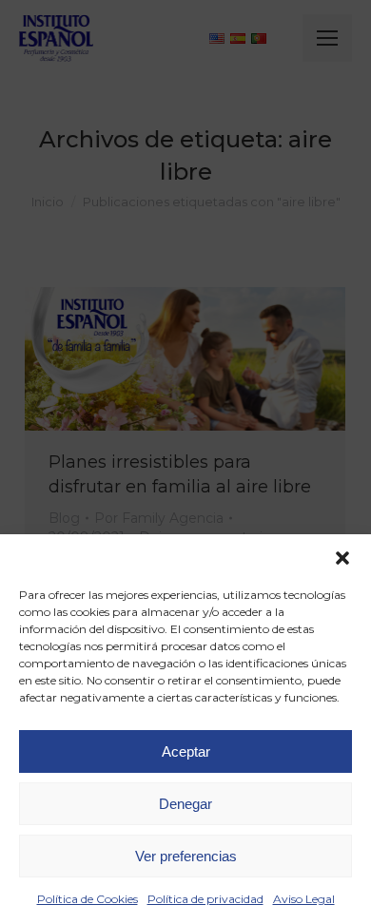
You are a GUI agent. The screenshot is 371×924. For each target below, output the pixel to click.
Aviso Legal (304, 899)
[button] (342, 558)
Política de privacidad (205, 899)
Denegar (185, 804)
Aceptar (186, 751)
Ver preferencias (186, 856)
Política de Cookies (87, 899)
